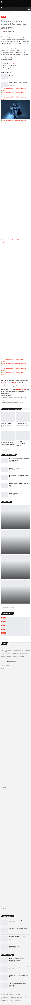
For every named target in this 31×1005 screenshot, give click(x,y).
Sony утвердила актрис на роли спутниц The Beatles (13, 397)
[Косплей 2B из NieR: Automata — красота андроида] (23, 435)
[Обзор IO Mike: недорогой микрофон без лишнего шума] (15, 517)
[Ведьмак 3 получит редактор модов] (15, 592)
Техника (4, 633)
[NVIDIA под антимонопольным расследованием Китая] (4, 960)
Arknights (12, 63)
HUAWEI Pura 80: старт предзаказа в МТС (19, 967)
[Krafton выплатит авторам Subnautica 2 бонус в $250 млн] (4, 460)
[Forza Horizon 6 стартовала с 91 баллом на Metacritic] (4, 477)
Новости (4, 617)
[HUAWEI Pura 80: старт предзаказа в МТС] (4, 969)
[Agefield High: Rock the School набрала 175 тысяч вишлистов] (15, 567)
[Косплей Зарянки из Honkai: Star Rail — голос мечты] (4, 84)
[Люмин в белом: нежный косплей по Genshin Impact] (8, 436)
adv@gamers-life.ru (11, 661)
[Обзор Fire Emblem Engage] (4, 922)
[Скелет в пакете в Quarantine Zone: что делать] (4, 485)
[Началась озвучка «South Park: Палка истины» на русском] (15, 542)
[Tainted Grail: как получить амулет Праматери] (4, 985)
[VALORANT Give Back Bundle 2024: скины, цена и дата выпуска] (4, 494)
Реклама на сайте (15, 993)
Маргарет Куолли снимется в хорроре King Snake (12, 402)
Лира (11, 68)
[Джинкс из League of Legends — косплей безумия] (4, 76)
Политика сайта (8, 993)
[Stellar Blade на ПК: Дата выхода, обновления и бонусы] (4, 938)
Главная (3, 993)
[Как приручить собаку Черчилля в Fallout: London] (4, 977)
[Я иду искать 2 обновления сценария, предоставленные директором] (4, 930)
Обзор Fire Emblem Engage (15, 920)
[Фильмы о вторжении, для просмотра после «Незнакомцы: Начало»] (4, 947)
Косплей (4, 16)
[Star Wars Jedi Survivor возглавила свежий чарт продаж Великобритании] (4, 469)
